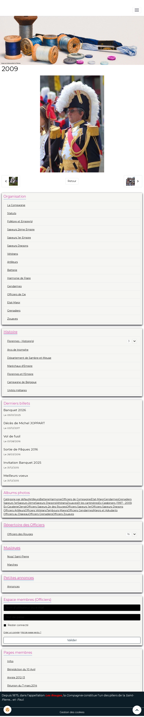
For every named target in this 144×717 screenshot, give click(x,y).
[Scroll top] (137, 710)
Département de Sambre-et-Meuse (29, 357)
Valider (72, 640)
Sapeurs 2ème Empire (21, 229)
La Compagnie (16, 205)
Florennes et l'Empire (20, 374)
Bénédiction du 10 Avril (21, 669)
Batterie (12, 270)
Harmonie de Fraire (19, 278)
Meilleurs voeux (16, 475)
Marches (12, 564)
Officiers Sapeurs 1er (78, 506)
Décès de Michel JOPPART (24, 423)
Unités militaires (17, 390)
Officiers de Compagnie (76, 499)
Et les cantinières (87, 503)
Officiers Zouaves (63, 514)
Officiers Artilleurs (14, 510)
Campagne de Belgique (22, 382)
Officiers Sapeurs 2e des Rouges (46, 506)
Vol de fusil (12, 436)
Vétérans (12, 253)
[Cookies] (7, 710)
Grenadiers (13, 310)
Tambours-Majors (57, 510)
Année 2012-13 (16, 677)
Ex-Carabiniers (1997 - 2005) (115, 503)
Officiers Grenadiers (40, 514)
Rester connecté (18, 625)
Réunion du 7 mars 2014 (22, 685)
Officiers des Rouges (20, 534)
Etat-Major (13, 302)
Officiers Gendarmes (80, 510)
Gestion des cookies (72, 712)
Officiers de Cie (16, 294)
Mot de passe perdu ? (31, 632)
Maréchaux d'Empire (19, 366)
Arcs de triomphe (17, 349)
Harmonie (56, 499)
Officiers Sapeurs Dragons (107, 506)
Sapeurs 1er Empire (19, 237)
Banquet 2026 (15, 410)
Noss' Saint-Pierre (18, 556)
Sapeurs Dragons (17, 245)
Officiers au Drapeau (16, 514)
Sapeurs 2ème (26, 503)
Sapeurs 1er (11, 503)
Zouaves (12, 318)
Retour (72, 181)
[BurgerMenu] (136, 10)
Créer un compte (11, 632)
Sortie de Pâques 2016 (21, 449)
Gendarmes (14, 286)
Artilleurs (12, 262)
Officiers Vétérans (36, 510)
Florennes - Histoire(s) (20, 341)
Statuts (11, 213)
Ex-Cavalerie (11, 506)
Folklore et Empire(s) (20, 221)
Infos (10, 661)
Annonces (13, 586)
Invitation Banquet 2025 (22, 462)
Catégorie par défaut (16, 499)
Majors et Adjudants (105, 510)
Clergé (22, 506)
